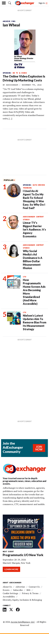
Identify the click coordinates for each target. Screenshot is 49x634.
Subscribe (18, 590)
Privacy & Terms (30, 593)
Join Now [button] (38, 448)
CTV (24, 276)
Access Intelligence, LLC (23, 621)
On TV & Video (20, 73)
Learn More (11, 569)
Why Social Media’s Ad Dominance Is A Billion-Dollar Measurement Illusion (32, 259)
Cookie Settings (10, 593)
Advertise (20, 586)
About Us (7, 586)
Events (6, 590)
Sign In (42, 3)
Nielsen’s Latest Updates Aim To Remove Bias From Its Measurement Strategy (34, 322)
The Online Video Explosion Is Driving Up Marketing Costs (24, 78)
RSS (28, 590)
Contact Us (34, 586)
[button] (9, 2)
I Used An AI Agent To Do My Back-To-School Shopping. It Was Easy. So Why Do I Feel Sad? (34, 199)
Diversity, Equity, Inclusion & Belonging (22, 599)
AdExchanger (12, 85)
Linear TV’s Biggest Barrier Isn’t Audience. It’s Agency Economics (34, 229)
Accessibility (9, 596)
